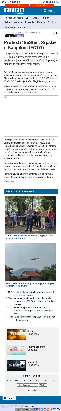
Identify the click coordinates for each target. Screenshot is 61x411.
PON (9, 380)
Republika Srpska (14, 17)
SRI (24, 380)
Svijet (7, 22)
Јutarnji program (36, 347)
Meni (50, 10)
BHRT (53, 409)
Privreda (29, 22)
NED (53, 380)
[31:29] (16, 365)
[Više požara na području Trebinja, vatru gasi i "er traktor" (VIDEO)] (30, 261)
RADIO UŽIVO (42, 5)
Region (45, 17)
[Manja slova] (53, 33)
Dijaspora (10, 27)
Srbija (36, 17)
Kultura (41, 22)
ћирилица (15, 2)
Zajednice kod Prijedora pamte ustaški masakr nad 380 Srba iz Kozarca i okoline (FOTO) (30, 301)
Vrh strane (23, 409)
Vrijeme (22, 27)
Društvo (52, 22)
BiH (27, 17)
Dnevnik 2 (32, 362)
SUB (45, 380)
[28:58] (16, 334)
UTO (17, 380)
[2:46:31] (16, 350)
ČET (31, 380)
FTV (58, 409)
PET (38, 380)
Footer (11, 398)
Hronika (18, 22)
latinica (5, 2)
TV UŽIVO (17, 5)
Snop (30, 331)
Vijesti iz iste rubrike (19, 191)
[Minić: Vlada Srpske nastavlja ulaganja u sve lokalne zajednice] (30, 213)
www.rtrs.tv (30, 406)
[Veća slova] (56, 33)
